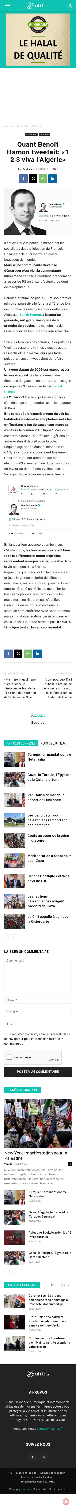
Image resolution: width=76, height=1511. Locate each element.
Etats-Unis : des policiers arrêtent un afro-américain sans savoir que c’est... (47, 1321)
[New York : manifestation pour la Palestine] (38, 1123)
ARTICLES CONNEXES (21, 743)
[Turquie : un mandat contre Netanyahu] (14, 759)
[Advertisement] (38, 95)
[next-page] (13, 937)
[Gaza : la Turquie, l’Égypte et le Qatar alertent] (14, 779)
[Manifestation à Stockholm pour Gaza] (14, 860)
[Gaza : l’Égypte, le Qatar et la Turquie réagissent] (14, 1217)
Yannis (8, 1163)
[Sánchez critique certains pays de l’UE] (14, 881)
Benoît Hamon (30, 315)
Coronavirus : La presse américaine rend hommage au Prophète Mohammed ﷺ (49, 1300)
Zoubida (27, 169)
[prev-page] (7, 937)
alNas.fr (28, 1489)
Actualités (22, 126)
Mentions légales (26, 1472)
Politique (37, 126)
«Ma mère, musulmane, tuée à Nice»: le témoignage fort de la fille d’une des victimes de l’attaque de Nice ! (20, 688)
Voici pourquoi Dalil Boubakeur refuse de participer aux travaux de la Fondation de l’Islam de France (57, 688)
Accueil (8, 126)
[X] (33, 178)
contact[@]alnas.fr (50, 1429)
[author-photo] (38, 715)
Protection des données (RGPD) (38, 1481)
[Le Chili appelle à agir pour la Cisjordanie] (14, 921)
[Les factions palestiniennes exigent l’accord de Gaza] (14, 901)
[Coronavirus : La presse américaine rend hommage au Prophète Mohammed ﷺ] (14, 1301)
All (52, 1285)
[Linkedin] (52, 178)
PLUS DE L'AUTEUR (53, 743)
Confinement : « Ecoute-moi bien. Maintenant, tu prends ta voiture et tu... (49, 1342)
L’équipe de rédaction (52, 1472)
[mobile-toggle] (7, 5)
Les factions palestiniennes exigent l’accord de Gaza (46, 901)
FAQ (9, 1472)
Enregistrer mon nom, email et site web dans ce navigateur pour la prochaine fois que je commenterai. (37, 1038)
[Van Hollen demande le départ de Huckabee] (14, 800)
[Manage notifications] (66, 1501)
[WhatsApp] (43, 178)
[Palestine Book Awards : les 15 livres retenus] (14, 1237)
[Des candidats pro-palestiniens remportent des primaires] (14, 820)
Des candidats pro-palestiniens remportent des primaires (47, 820)
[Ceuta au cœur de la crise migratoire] (14, 840)
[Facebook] (23, 178)
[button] (70, 5)
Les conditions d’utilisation (36, 1477)
